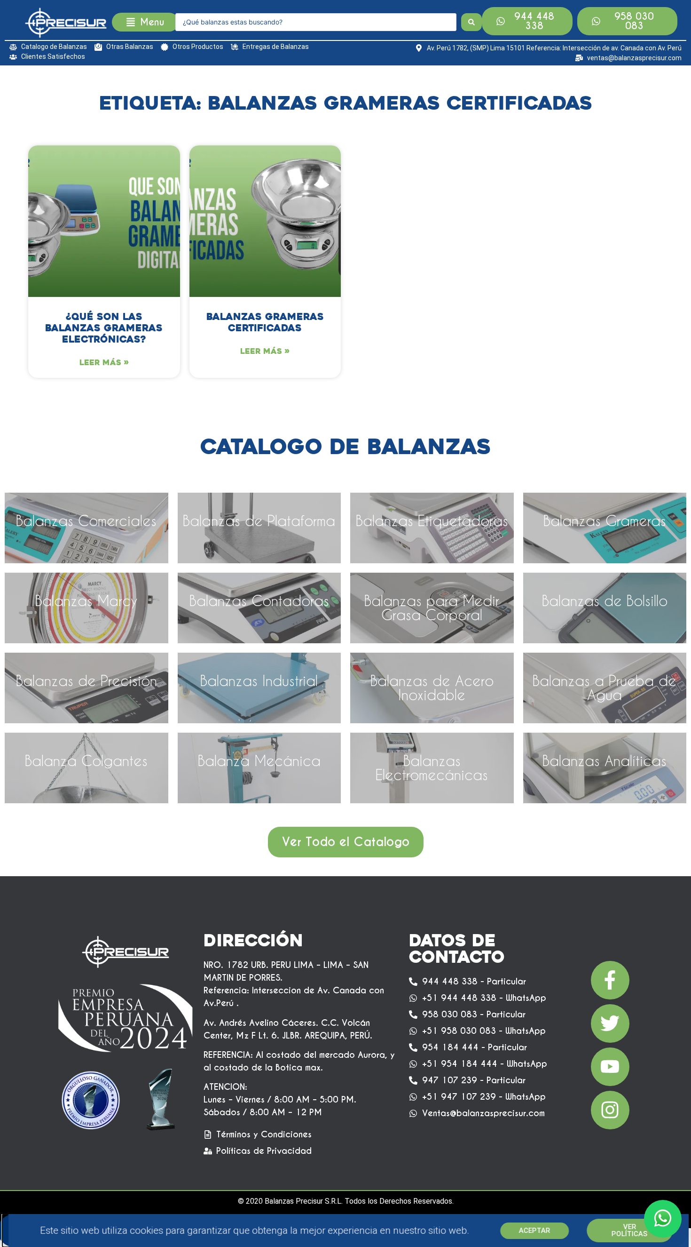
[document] (345, 623)
